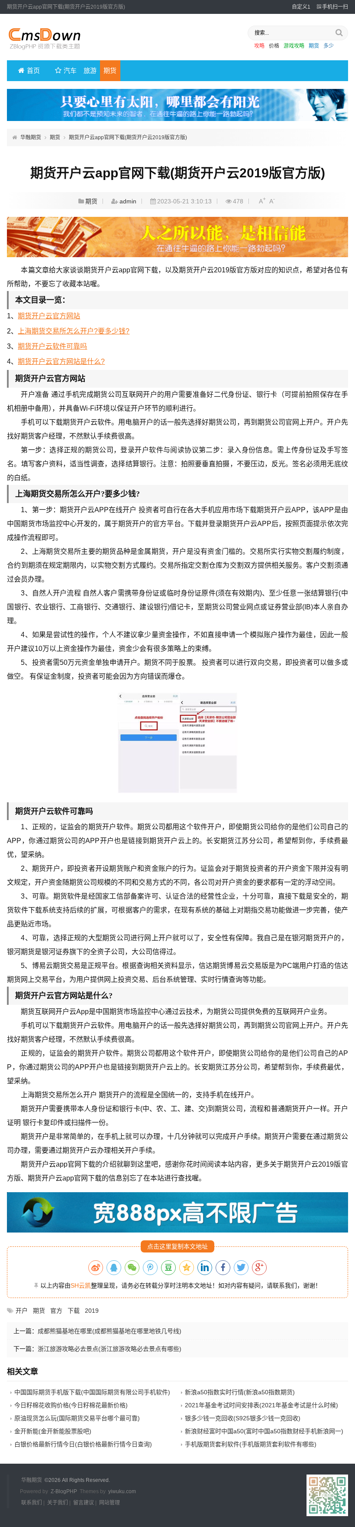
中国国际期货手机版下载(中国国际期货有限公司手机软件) (92, 1392)
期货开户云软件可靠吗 (52, 346)
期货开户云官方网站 (49, 316)
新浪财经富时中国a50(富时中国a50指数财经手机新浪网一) (264, 1431)
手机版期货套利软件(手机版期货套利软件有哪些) (250, 1444)
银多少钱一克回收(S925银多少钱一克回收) (242, 1418)
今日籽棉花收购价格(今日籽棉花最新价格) (71, 1405)
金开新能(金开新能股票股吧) (52, 1431)
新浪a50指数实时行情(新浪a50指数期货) (240, 1392)
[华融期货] (50, 52)
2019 (92, 1310)
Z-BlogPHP (64, 1491)
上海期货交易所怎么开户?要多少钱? (73, 331)
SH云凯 (81, 1285)
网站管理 (109, 1503)
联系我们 (31, 1503)
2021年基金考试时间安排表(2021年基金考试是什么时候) (261, 1405)
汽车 (70, 70)
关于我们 (57, 1503)
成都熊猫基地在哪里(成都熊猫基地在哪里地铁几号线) (109, 1331)
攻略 (259, 46)
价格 (274, 46)
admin (127, 201)
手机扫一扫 (335, 7)
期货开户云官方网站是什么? (61, 361)
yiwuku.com (122, 1491)
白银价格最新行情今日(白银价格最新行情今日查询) (83, 1444)
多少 (328, 46)
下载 (74, 1310)
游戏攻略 (294, 46)
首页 (33, 70)
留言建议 (83, 1503)
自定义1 (301, 7)
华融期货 (30, 137)
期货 (314, 46)
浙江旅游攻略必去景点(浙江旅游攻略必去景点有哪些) (109, 1348)
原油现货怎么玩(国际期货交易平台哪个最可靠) (77, 1418)
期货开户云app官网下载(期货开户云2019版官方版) (128, 137)
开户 (22, 1310)
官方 (56, 1310)
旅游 (90, 70)
